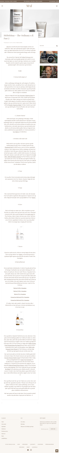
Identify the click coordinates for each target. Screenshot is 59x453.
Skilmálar (23, 424)
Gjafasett (4, 426)
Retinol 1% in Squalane (20, 294)
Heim (3, 421)
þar (27, 181)
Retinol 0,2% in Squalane (20, 288)
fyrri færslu (16, 132)
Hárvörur (3, 433)
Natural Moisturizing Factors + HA (18, 365)
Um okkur (23, 421)
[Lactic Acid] (20, 239)
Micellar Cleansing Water (14, 105)
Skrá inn (53, 428)
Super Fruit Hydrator (26, 359)
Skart (3, 436)
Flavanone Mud (9, 147)
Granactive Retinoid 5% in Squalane (20, 300)
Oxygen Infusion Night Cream (12, 358)
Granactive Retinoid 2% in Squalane (20, 297)
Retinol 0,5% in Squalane (20, 291)
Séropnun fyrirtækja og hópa (27, 426)
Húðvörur (4, 428)
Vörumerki (4, 424)
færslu (33, 197)
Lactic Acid (30, 214)
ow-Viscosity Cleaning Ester (25, 95)
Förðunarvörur (5, 431)
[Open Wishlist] (56, 450)
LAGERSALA (4, 438)
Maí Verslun (9, 444)
